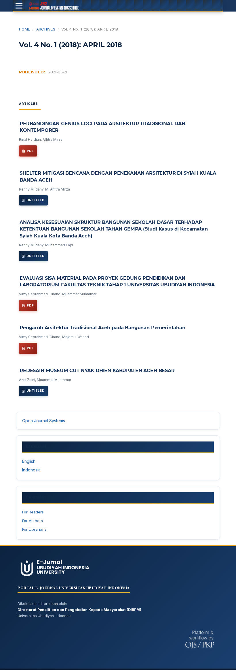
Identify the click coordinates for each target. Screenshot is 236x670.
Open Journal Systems (43, 420)
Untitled (35, 200)
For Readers (33, 512)
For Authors (32, 520)
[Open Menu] (19, 6)
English (28, 461)
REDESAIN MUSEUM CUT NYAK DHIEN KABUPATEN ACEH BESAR (97, 370)
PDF (30, 151)
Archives (46, 29)
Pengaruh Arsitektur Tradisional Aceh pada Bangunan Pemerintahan (102, 327)
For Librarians (34, 529)
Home (24, 29)
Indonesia (31, 469)
